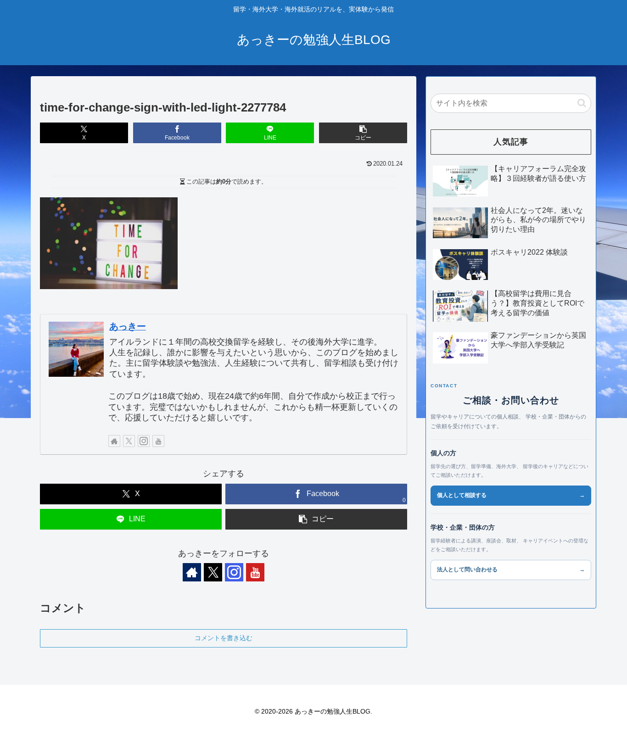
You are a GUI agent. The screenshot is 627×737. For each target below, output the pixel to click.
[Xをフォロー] (129, 441)
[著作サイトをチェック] (114, 441)
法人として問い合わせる (511, 569)
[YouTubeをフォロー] (158, 441)
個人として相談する (511, 495)
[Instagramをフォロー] (144, 441)
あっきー (127, 326)
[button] (363, 133)
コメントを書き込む (223, 638)
